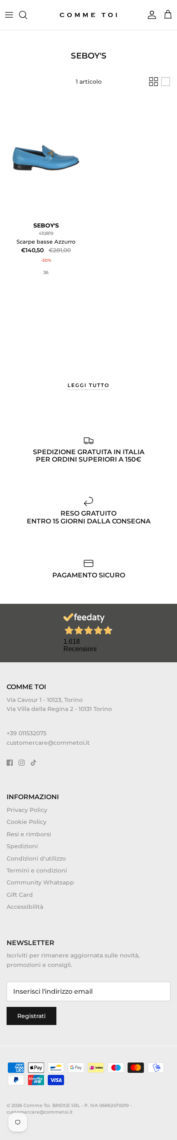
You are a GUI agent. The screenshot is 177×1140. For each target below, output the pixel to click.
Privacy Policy (27, 810)
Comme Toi (36, 1105)
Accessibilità (25, 906)
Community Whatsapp (40, 882)
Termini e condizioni (37, 870)
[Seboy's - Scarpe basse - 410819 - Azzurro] (46, 158)
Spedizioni (22, 846)
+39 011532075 (27, 733)
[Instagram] (22, 763)
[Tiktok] (33, 763)
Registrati (31, 1016)
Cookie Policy (27, 822)
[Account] (150, 15)
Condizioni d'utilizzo (36, 858)
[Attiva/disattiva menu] (9, 15)
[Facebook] (10, 763)
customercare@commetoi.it (48, 742)
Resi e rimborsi (29, 834)
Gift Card (20, 894)
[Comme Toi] (89, 14)
